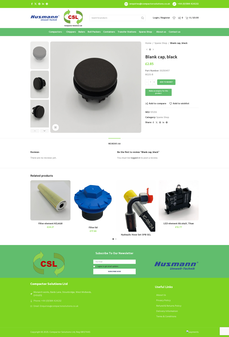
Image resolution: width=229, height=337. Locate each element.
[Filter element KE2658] (50, 200)
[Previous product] (146, 49)
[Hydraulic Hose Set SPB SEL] (136, 206)
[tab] (114, 142)
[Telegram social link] (47, 4)
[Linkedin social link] (43, 4)
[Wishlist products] (174, 18)
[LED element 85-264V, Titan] (179, 200)
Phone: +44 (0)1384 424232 (47, 301)
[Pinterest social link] (39, 4)
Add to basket (166, 82)
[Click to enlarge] (55, 127)
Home (148, 43)
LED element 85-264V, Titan (178, 223)
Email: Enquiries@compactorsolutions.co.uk (56, 306)
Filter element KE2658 (50, 223)
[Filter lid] (93, 202)
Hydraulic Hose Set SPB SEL (136, 234)
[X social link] (35, 4)
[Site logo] (45, 18)
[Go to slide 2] (115, 239)
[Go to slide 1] (113, 239)
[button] (34, 131)
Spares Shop (160, 43)
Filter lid (93, 227)
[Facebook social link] (32, 4)
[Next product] (153, 49)
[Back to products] (150, 49)
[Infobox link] (147, 4)
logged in (135, 158)
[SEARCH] (143, 18)
